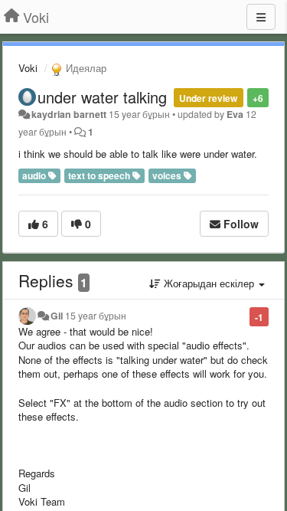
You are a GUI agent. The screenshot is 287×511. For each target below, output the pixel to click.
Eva (235, 114)
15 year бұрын (95, 316)
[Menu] (261, 17)
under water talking (102, 97)
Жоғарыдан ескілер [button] (209, 283)
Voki (28, 68)
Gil (57, 316)
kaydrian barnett (68, 114)
